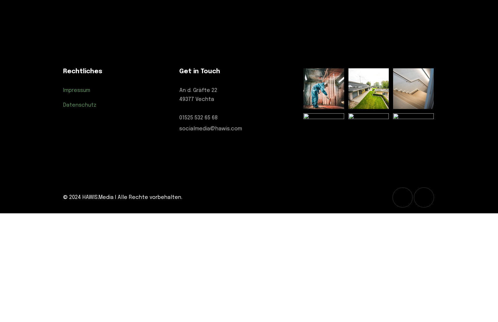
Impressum (76, 90)
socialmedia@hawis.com (210, 128)
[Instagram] (403, 197)
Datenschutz (79, 105)
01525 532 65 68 (198, 117)
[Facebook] (424, 197)
